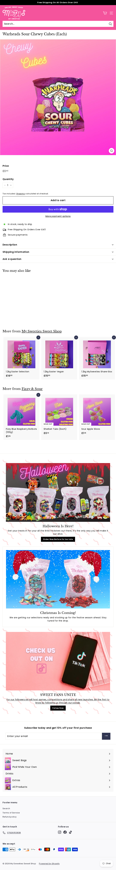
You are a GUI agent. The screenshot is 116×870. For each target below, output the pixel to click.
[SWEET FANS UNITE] (58, 661)
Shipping (20, 194)
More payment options (58, 216)
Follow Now (58, 708)
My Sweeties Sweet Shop (42, 331)
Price (6, 165)
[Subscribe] (106, 736)
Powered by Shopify (49, 863)
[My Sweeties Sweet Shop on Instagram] (59, 832)
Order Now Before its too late (58, 539)
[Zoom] (111, 151)
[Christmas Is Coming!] (58, 579)
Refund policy (10, 816)
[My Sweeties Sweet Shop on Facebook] (65, 832)
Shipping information (16, 252)
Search (6, 808)
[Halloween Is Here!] (58, 492)
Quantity (8, 179)
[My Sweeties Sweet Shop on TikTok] (70, 832)
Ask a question (12, 259)
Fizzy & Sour (32, 389)
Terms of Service (11, 812)
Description (10, 244)
